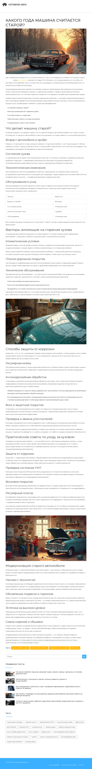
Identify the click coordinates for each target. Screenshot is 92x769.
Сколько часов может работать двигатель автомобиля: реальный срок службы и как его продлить (49, 702)
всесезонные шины (64, 722)
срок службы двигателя (16, 732)
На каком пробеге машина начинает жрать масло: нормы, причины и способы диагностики (49, 673)
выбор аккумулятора (67, 727)
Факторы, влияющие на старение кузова (22, 111)
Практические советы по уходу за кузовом (23, 119)
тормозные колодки (14, 722)
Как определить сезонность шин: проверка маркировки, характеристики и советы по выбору (48, 687)
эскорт (81, 765)
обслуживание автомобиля (64, 732)
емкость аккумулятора (49, 737)
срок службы (33, 732)
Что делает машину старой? (18, 108)
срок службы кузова (20, 648)
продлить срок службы (59, 648)
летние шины (30, 741)
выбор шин (46, 732)
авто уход (75, 648)
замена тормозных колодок (17, 737)
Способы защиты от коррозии (18, 115)
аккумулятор (37, 727)
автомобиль (22, 80)
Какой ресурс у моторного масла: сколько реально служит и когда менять (41, 680)
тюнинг (34, 737)
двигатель (79, 722)
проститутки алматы (69, 765)
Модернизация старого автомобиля (21, 123)
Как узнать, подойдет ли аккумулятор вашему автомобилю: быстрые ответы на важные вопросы (49, 695)
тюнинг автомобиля (14, 741)
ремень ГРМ (24, 727)
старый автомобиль (39, 648)
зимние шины (50, 727)
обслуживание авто (68, 737)
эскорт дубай (54, 765)
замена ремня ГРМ (47, 722)
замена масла (31, 722)
